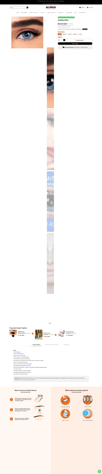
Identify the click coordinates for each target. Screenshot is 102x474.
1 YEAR (80, 34)
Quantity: (60, 37)
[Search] (27, 7)
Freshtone (19, 351)
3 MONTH (70, 34)
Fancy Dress (31, 367)
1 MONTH (64, 34)
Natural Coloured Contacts (41, 367)
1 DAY (60, 34)
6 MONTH (75, 34)
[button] (24, 12)
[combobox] (18, 7)
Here (24, 365)
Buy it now (75, 43)
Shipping (63, 25)
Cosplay (26, 367)
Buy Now (21, 335)
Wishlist (83, 7)
